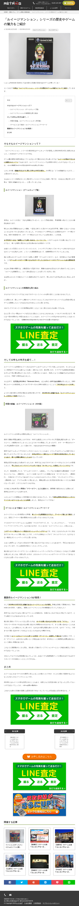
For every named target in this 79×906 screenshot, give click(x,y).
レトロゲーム (53, 30)
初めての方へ (11, 8)
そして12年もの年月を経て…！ (18, 117)
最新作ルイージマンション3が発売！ (20, 128)
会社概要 (29, 903)
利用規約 (38, 903)
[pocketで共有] (57, 882)
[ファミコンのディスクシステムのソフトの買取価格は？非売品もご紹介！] (15, 836)
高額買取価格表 (39, 8)
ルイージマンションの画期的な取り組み (24, 113)
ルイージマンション (39, 30)
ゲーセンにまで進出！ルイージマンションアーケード (28, 125)
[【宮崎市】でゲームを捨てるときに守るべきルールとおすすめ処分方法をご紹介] (39, 861)
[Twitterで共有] (22, 882)
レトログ (19, 903)
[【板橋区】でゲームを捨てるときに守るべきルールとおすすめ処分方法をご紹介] (39, 836)
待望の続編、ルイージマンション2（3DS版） (26, 121)
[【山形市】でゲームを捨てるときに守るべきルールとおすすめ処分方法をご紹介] (15, 861)
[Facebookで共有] (10, 882)
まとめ (9, 132)
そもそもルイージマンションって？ (19, 105)
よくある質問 (54, 8)
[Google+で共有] (34, 882)
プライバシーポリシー (52, 903)
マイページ (68, 8)
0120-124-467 (56, 3)
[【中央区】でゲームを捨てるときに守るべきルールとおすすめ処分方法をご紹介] (64, 861)
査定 (70, 3)
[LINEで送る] (69, 882)
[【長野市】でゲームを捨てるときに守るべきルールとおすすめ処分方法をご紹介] (64, 836)
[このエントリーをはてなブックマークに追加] (45, 882)
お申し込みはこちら (41, 756)
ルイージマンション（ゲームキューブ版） (25, 109)
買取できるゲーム (25, 8)
